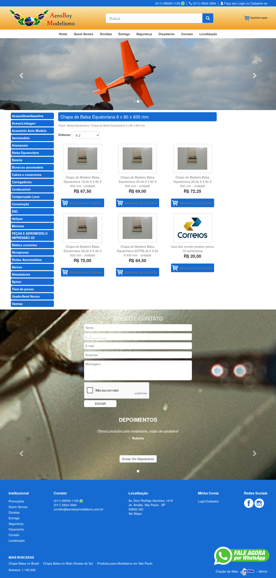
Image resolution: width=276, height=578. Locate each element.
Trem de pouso (23, 289)
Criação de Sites (227, 571)
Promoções (16, 501)
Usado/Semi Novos (26, 296)
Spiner (16, 282)
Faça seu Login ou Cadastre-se (245, 3)
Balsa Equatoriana (25, 152)
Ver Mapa (135, 513)
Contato (187, 34)
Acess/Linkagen (24, 123)
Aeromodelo (21, 138)
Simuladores (21, 274)
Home (63, 34)
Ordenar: (64, 135)
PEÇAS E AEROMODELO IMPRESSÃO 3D (30, 235)
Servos (17, 267)
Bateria (17, 160)
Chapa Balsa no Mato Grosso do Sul (68, 563)
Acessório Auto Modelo (29, 130)
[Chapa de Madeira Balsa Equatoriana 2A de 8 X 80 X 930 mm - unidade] (137, 158)
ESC (15, 211)
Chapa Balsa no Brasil (24, 563)
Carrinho (258, 17)
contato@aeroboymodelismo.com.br (78, 509)
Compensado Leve (25, 196)
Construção (20, 204)
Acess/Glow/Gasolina (27, 116)
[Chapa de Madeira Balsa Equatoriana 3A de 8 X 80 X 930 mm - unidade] (192, 158)
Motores (18, 226)
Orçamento (166, 34)
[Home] (42, 17)
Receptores (20, 252)
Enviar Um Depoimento (138, 459)
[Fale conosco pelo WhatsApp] (242, 555)
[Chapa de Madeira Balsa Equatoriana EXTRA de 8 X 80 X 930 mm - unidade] (137, 227)
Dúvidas (106, 34)
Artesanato (20, 145)
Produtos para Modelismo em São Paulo (124, 563)
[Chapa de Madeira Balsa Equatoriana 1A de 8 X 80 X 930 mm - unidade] (82, 158)
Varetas (17, 304)
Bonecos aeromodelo (27, 167)
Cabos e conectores (26, 174)
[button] (20, 74)
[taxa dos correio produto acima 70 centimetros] (192, 227)
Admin (263, 571)
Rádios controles (24, 245)
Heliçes (17, 218)
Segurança (144, 34)
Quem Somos (83, 34)
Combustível (21, 189)
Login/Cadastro (208, 501)
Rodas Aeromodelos (27, 259)
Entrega (124, 34)
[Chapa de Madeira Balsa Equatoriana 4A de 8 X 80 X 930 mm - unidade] (82, 227)
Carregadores (22, 182)
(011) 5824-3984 (204, 3)
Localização (208, 34)
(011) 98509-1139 (168, 3)
